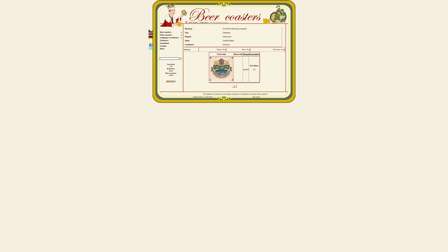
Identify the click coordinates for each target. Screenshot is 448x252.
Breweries (171, 69)
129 (171, 66)
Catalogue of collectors (169, 38)
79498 (171, 75)
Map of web (256, 97)
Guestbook (164, 43)
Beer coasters (193, 22)
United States (204, 22)
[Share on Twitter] (151, 48)
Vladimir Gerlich (198, 97)
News (162, 49)
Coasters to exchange (222, 94)
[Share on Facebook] (151, 44)
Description (254, 54)
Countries (171, 64)
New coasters (262, 94)
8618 (171, 71)
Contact (163, 46)
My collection (208, 94)
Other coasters (166, 35)
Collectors (164, 40)
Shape (246, 54)
